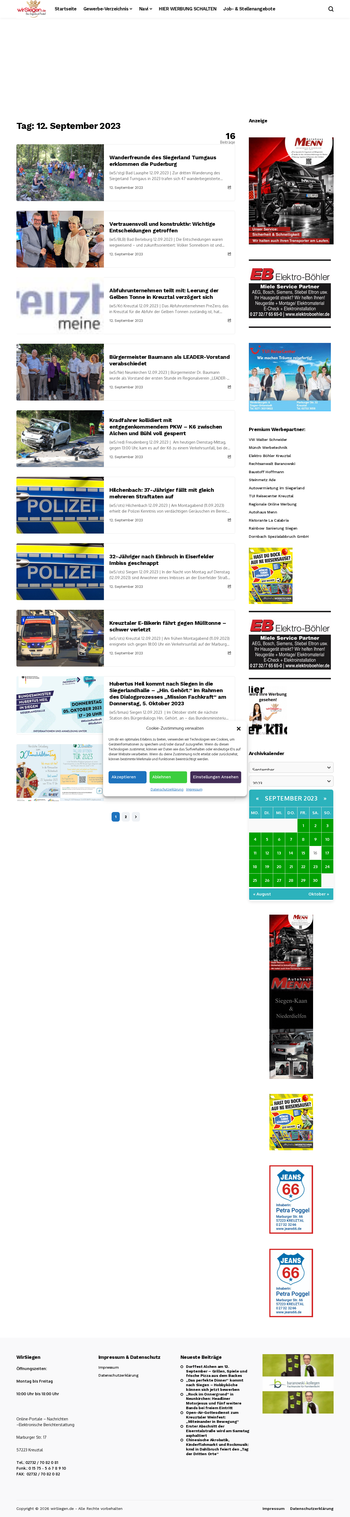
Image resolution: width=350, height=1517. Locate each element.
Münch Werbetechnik (268, 447)
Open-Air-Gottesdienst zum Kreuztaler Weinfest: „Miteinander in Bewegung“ (212, 1417)
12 (267, 853)
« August (262, 894)
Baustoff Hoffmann (266, 472)
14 (291, 853)
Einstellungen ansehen (215, 776)
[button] (238, 728)
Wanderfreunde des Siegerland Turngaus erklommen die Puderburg (162, 160)
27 (279, 880)
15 (303, 853)
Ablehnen (161, 776)
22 (303, 866)
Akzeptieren (124, 776)
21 (291, 866)
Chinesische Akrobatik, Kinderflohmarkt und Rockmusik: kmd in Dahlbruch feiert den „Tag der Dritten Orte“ (217, 1447)
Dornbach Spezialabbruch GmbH (278, 536)
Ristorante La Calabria (269, 520)
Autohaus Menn (263, 512)
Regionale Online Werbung (273, 504)
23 (315, 866)
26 (267, 880)
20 (279, 866)
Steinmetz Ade (262, 480)
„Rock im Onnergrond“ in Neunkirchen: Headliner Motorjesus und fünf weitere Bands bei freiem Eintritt (213, 1401)
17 (327, 853)
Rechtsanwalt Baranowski (272, 463)
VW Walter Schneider (268, 439)
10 (327, 839)
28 (291, 880)
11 (255, 853)
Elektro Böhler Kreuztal (270, 455)
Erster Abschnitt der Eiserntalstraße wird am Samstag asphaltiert (217, 1431)
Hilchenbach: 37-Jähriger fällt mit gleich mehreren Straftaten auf (161, 493)
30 (315, 880)
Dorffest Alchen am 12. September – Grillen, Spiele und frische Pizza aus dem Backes (216, 1371)
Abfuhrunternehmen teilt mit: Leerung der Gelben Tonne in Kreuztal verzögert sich (163, 293)
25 (255, 880)
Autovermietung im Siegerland (276, 488)
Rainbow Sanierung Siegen (273, 528)
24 (327, 866)
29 (303, 880)
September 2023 (291, 798)
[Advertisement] (175, 69)
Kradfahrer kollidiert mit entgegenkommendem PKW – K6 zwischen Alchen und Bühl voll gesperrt (165, 427)
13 (279, 853)
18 (255, 866)
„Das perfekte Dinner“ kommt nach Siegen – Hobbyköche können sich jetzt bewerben (214, 1385)
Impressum (194, 789)
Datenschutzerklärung (167, 789)
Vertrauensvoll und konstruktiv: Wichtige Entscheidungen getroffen (162, 227)
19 (267, 866)
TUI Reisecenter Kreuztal (271, 496)
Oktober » (318, 894)
